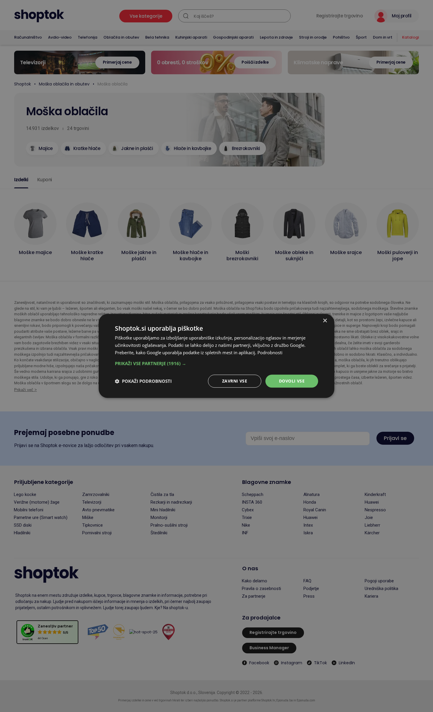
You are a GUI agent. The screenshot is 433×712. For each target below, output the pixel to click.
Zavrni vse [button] (234, 381)
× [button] (325, 321)
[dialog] (216, 356)
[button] (216, 363)
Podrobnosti (269, 352)
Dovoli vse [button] (292, 381)
